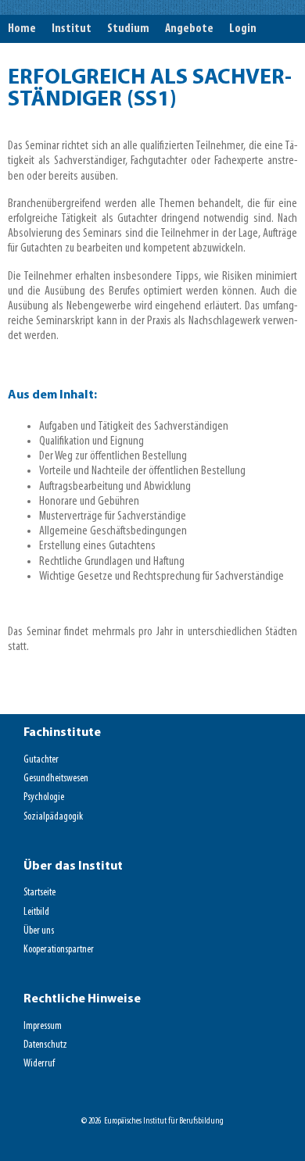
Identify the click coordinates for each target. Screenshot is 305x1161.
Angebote (189, 29)
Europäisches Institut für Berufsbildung (164, 1121)
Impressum (42, 1026)
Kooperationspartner (58, 950)
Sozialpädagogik (53, 817)
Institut (72, 29)
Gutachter (41, 760)
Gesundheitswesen (55, 778)
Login (243, 29)
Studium (128, 29)
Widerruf (39, 1064)
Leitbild (36, 912)
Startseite (39, 892)
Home (22, 29)
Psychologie (43, 797)
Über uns (38, 931)
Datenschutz (45, 1045)
